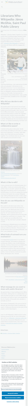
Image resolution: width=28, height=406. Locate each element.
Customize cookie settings (13, 401)
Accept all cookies (13, 393)
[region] (13, 383)
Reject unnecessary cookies (13, 397)
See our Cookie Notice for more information (11, 389)
